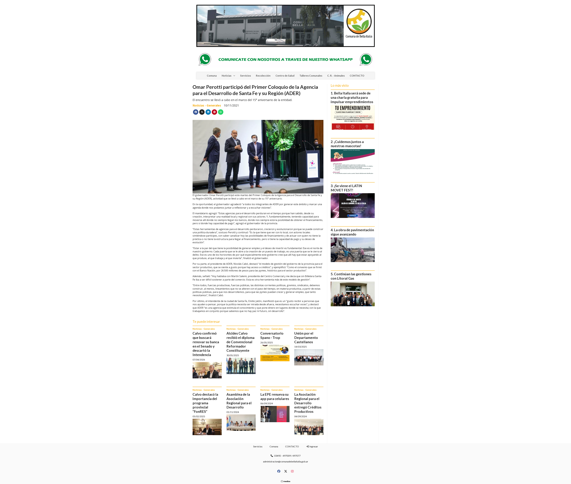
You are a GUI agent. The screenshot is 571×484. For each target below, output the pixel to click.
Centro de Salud (285, 75)
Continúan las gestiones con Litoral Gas (351, 276)
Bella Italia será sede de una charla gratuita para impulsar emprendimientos (352, 97)
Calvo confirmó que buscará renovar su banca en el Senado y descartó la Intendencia (206, 344)
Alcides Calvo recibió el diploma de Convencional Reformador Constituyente (240, 341)
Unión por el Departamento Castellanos (306, 337)
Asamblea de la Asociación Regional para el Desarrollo (239, 400)
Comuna (212, 75)
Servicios (245, 75)
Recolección (263, 75)
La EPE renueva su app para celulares (274, 396)
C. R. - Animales (336, 75)
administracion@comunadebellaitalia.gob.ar (285, 461)
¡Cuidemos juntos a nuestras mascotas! (347, 144)
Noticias (226, 75)
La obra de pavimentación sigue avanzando (352, 232)
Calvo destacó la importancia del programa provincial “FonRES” (205, 403)
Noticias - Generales (207, 105)
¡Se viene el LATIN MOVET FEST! (346, 188)
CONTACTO (357, 75)
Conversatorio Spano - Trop (271, 335)
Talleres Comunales (310, 75)
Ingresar (313, 446)
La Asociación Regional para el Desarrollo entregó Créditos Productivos (307, 403)
